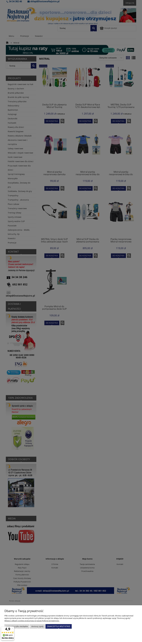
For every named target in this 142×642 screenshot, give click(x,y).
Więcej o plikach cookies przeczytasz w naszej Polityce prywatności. (31, 620)
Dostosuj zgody (37, 626)
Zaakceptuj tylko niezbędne (17, 626)
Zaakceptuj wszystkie (58, 626)
